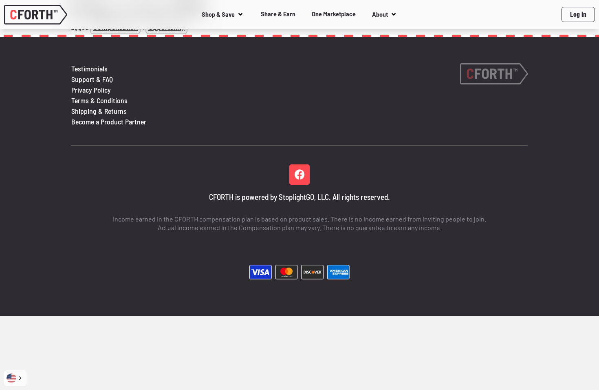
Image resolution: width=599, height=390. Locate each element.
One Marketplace (334, 14)
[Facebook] (299, 174)
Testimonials (89, 68)
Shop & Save (218, 14)
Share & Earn (278, 14)
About (380, 14)
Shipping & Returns (99, 110)
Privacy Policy (91, 89)
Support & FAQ (92, 79)
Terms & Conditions (99, 100)
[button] (15, 378)
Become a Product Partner (108, 121)
